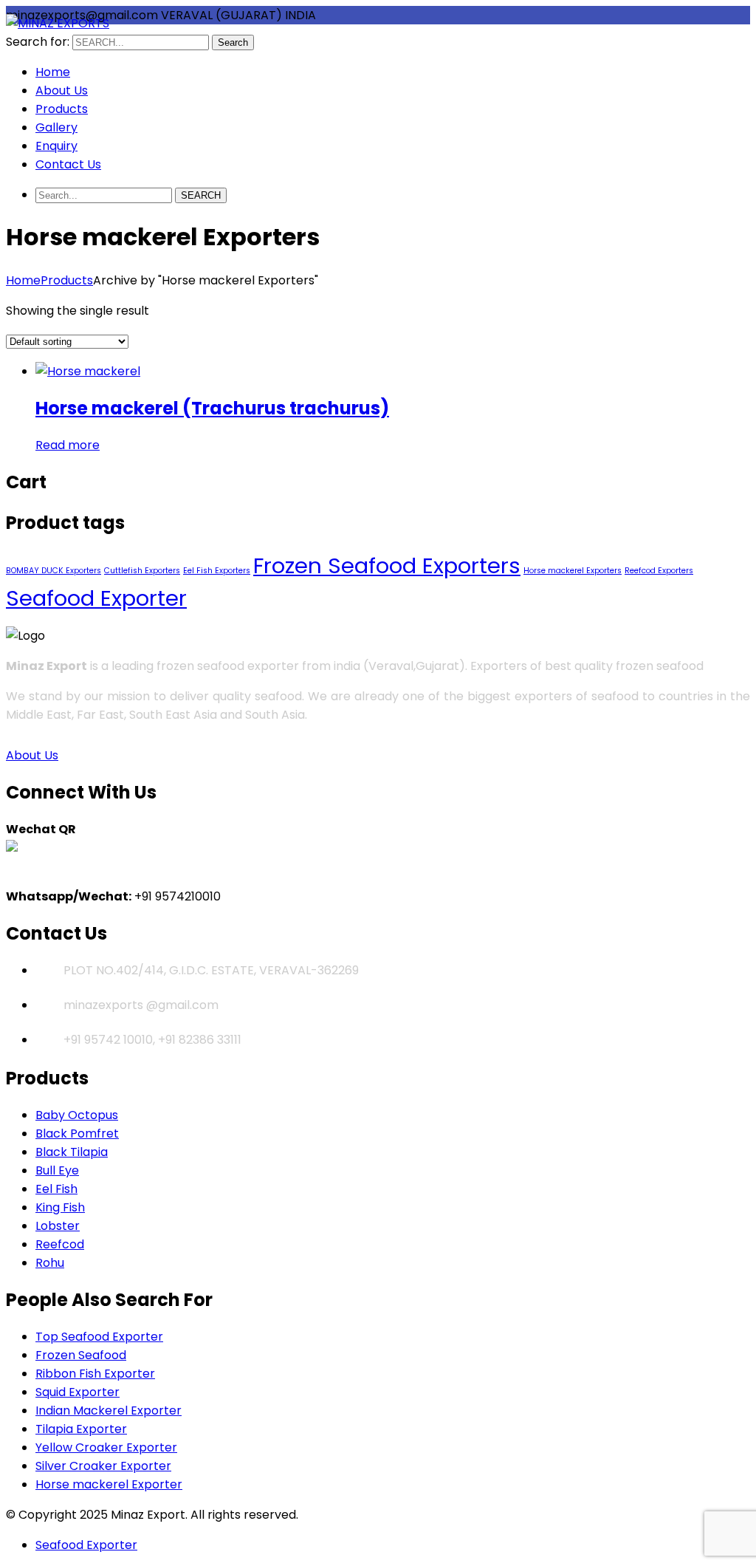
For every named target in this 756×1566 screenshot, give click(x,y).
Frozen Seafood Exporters (386, 565)
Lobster (57, 1225)
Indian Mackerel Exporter (108, 1410)
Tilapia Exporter (81, 1428)
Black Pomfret (77, 1133)
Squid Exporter (77, 1392)
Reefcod (59, 1244)
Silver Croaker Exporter (103, 1465)
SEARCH (201, 195)
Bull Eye (57, 1170)
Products (67, 280)
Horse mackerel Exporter (108, 1484)
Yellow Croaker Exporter (106, 1447)
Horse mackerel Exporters (572, 570)
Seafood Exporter (96, 598)
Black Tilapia (71, 1151)
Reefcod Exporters (659, 570)
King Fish (60, 1207)
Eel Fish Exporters (216, 570)
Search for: (37, 41)
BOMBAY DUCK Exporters (53, 570)
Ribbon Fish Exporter (95, 1373)
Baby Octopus (76, 1115)
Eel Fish (56, 1188)
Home (23, 280)
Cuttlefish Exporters (142, 570)
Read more (67, 445)
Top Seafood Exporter (99, 1336)
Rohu (49, 1262)
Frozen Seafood (80, 1355)
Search (233, 42)
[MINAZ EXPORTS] (57, 23)
